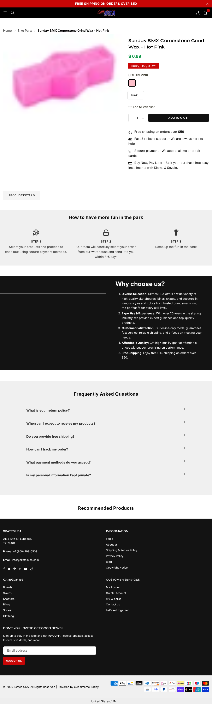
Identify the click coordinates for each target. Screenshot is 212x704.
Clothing (8, 616)
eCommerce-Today (86, 686)
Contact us (113, 604)
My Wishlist (113, 598)
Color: (138, 75)
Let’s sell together (117, 610)
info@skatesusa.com (25, 560)
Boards (7, 587)
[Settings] (197, 12)
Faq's (109, 538)
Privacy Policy (114, 556)
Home (7, 31)
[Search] (12, 12)
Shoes (7, 610)
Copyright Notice (117, 567)
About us (112, 544)
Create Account (116, 593)
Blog (109, 561)
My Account (113, 587)
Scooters (8, 598)
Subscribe (14, 660)
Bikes (6, 604)
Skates (7, 593)
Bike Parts (25, 31)
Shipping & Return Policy (121, 550)
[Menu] (5, 12)
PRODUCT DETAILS (21, 195)
